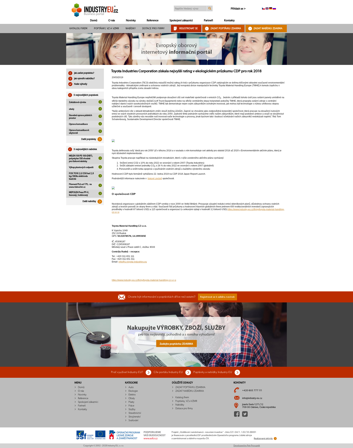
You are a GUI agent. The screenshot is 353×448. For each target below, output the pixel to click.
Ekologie (133, 391)
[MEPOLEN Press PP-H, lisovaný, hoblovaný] (100, 194)
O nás (111, 20)
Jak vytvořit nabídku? (84, 78)
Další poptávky (89, 139)
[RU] (274, 9)
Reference (152, 20)
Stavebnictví (135, 413)
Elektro (132, 394)
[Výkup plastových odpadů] (100, 168)
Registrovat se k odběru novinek (217, 297)
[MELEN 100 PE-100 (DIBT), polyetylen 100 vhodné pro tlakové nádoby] (100, 159)
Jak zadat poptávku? (84, 73)
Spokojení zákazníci (181, 20)
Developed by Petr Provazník (246, 446)
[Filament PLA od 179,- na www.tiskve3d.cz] (100, 186)
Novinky (131, 20)
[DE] (270, 9)
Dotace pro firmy (153, 28)
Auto (131, 387)
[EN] (267, 9)
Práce (131, 405)
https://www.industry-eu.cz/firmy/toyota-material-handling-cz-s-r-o (144, 280)
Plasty (131, 402)
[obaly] (100, 110)
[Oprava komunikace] (100, 125)
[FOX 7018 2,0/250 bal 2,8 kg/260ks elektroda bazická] (100, 177)
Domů (93, 20)
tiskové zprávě (155, 178)
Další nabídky (90, 201)
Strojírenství (134, 416)
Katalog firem (78, 28)
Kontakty (229, 20)
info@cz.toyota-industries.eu (133, 261)
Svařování (133, 420)
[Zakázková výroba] (100, 103)
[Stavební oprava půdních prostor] (100, 117)
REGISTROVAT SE (188, 28)
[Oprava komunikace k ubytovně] (100, 132)
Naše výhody (80, 84)
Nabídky (131, 28)
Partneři (208, 20)
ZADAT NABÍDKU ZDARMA (268, 28)
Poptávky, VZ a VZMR (106, 28)
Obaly (132, 398)
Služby (132, 409)
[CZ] (263, 9)
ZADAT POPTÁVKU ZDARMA (226, 28)
